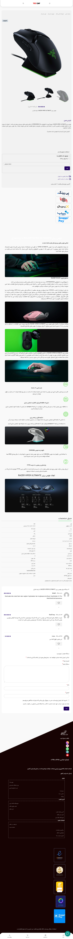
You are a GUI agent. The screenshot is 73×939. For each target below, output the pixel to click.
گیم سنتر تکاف (60, 814)
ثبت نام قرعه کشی (13, 788)
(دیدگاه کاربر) (32, 107)
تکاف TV (11, 782)
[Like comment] (58, 603)
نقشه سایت (12, 827)
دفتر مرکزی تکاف (13, 806)
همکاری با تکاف (60, 833)
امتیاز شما (66, 661)
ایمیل (67, 693)
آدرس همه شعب (60, 812)
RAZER (70, 531)
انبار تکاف (11, 809)
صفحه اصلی (67, 14)
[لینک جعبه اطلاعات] (66, 773)
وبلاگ (62, 796)
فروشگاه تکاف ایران (13, 803)
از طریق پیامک (64, 158)
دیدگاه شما (65, 664)
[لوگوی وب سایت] (36, 3)
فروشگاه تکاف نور (59, 817)
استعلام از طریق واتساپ (63, 152)
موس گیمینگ (43, 14)
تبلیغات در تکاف (13, 824)
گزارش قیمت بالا (60, 835)
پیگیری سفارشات (60, 830)
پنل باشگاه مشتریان (14, 785)
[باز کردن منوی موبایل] (49, 3)
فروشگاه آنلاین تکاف (60, 14)
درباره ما (62, 791)
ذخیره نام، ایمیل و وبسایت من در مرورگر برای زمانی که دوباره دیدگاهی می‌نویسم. (44, 700)
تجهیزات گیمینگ (51, 14)
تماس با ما (61, 794)
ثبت (67, 168)
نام (68, 685)
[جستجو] (23, 3)
